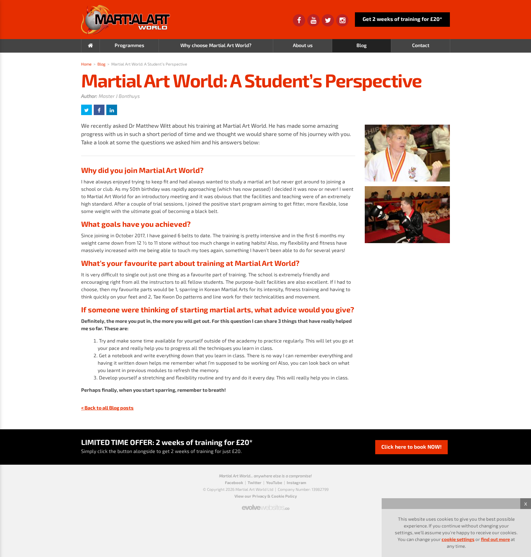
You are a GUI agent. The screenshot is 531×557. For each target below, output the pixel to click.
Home (86, 64)
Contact (420, 45)
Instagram (296, 482)
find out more (495, 539)
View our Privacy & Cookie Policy (265, 496)
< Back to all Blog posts (107, 408)
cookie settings (458, 539)
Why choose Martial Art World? (215, 45)
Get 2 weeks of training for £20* (402, 19)
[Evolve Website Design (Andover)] (265, 504)
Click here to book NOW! (411, 446)
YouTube (274, 482)
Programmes (129, 45)
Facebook (234, 482)
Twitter (255, 482)
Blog (361, 45)
